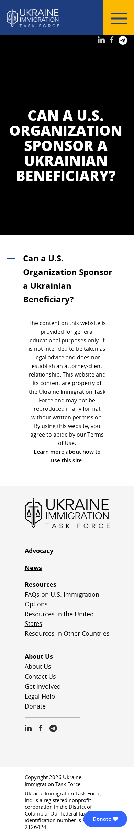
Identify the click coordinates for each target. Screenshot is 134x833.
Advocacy (39, 551)
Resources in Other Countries (67, 633)
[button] (67, 279)
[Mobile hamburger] (119, 18)
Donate (35, 706)
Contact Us (40, 676)
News (33, 567)
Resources (40, 584)
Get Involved (43, 686)
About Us (39, 656)
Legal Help (40, 696)
